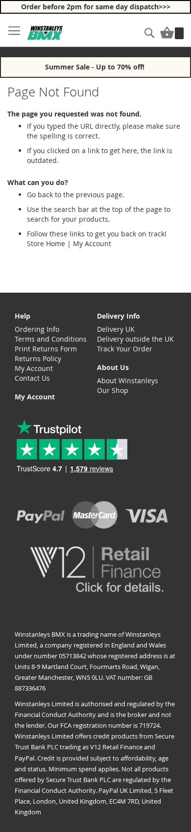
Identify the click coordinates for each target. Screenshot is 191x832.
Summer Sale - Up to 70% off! (95, 66)
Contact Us (32, 378)
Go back (40, 194)
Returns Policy (38, 358)
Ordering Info (37, 329)
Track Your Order (124, 348)
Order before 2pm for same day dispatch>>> (95, 6)
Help (22, 316)
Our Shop (112, 390)
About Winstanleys (127, 380)
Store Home (46, 243)
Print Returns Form (46, 348)
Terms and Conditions (51, 339)
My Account (92, 243)
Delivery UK (116, 329)
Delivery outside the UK (135, 339)
